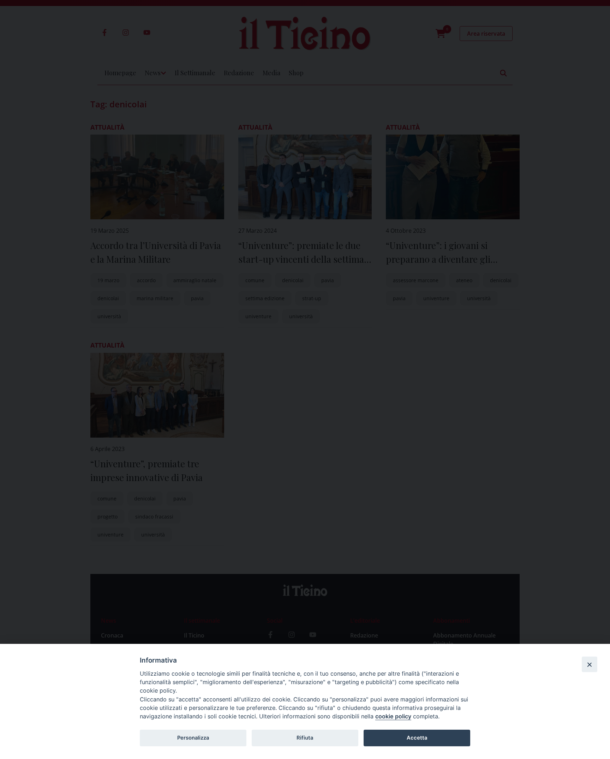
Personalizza (193, 738)
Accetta (417, 738)
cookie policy (393, 716)
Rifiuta (305, 738)
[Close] (589, 664)
